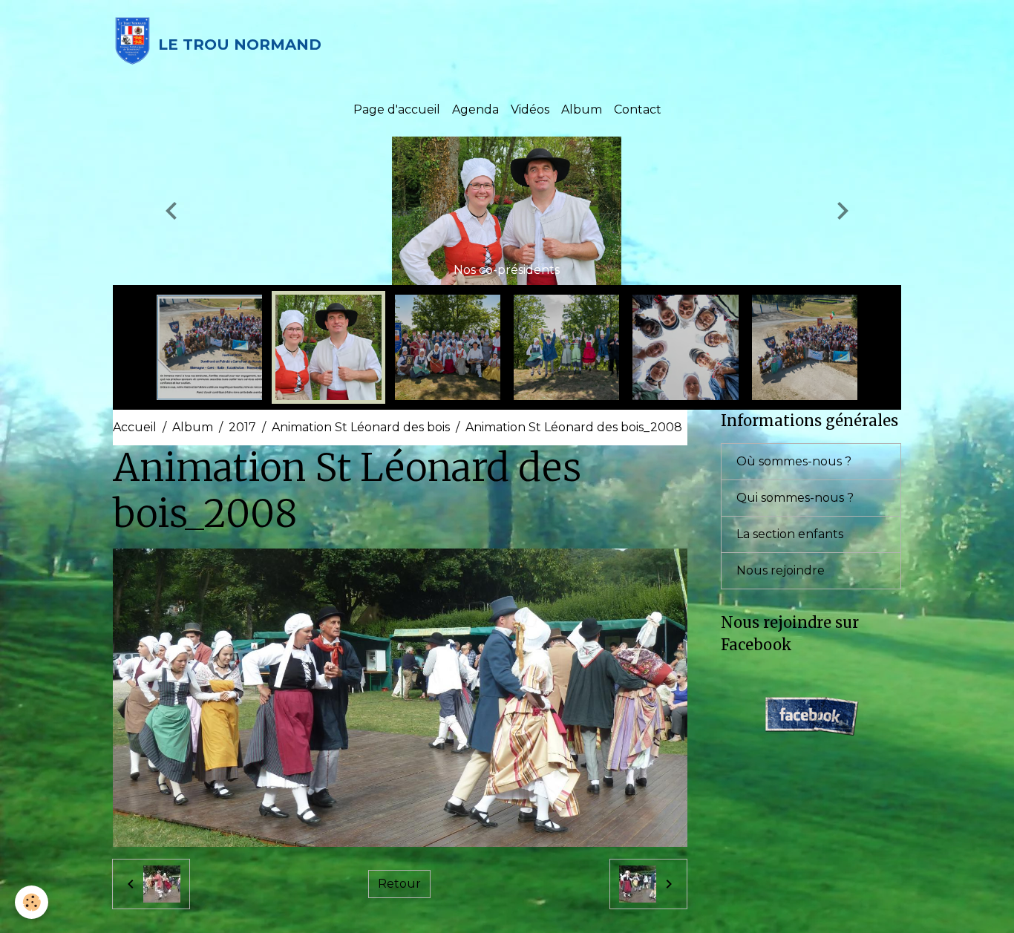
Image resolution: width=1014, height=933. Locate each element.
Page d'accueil (396, 109)
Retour (399, 884)
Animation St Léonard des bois (361, 427)
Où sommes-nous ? (793, 461)
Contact (637, 109)
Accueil (135, 427)
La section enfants (789, 534)
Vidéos (530, 109)
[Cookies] (31, 902)
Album (581, 109)
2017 (242, 427)
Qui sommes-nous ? (795, 498)
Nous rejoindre (780, 570)
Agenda (475, 109)
